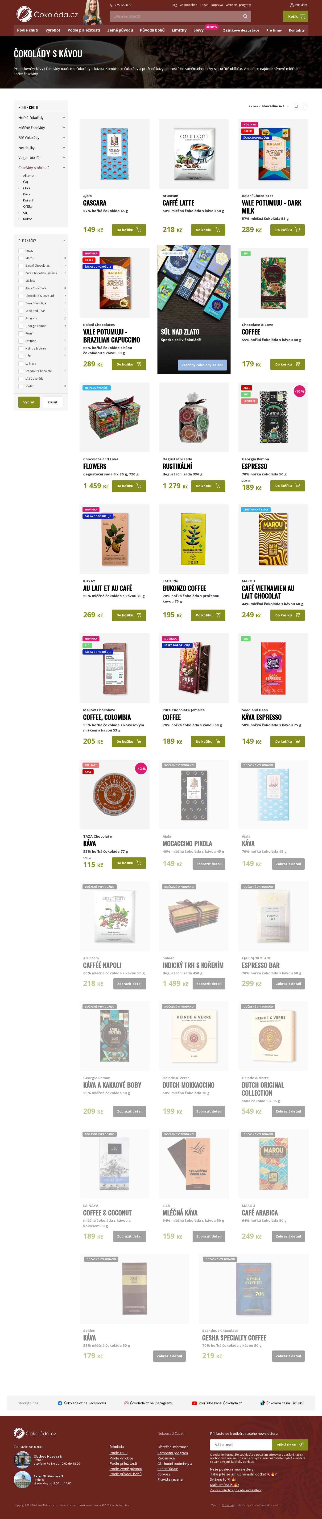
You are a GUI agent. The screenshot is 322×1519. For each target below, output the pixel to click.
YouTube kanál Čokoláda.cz (220, 1403)
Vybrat (29, 402)
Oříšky (28, 206)
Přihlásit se (287, 1445)
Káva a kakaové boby (112, 1084)
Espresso (254, 466)
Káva (89, 843)
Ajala (87, 195)
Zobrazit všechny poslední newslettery (235, 1490)
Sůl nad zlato (180, 331)
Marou (29, 258)
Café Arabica (260, 1212)
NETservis (228, 1505)
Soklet (168, 958)
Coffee (251, 331)
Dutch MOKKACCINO (189, 1084)
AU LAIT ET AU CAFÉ (107, 588)
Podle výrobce (121, 1458)
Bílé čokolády (28, 137)
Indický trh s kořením (193, 965)
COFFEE (172, 717)
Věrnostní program (172, 1453)
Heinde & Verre (176, 1077)
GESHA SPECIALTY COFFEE (234, 1337)
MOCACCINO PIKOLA (187, 843)
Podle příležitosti (123, 1463)
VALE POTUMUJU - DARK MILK (271, 206)
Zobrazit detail (209, 864)
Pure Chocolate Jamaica (184, 709)
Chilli (26, 188)
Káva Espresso (262, 717)
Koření (28, 200)
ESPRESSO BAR (261, 965)
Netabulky (26, 147)
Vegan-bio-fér (29, 157)
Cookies (163, 1474)
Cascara (94, 202)
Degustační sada (177, 459)
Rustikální (177, 466)
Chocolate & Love (257, 324)
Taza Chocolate (35, 303)
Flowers (94, 466)
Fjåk (28, 356)
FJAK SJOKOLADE (256, 958)
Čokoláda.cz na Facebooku (84, 1403)
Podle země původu (126, 1468)
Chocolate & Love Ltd (39, 296)
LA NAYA (90, 1205)
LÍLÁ (166, 1205)
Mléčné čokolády (31, 127)
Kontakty (297, 30)
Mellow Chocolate (99, 709)
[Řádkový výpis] (304, 106)
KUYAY (89, 581)
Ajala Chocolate (35, 288)
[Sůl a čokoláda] (194, 282)
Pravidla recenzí (170, 1479)
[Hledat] (245, 16)
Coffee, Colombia (107, 717)
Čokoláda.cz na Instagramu (151, 1403)
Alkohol (28, 175)
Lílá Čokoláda (34, 379)
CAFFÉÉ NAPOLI (102, 965)
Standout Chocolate (220, 1330)
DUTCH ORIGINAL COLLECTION (263, 1088)
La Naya (30, 364)
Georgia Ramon (255, 459)
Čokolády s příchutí (33, 167)
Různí (29, 333)
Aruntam (170, 195)
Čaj (25, 182)
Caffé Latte (178, 202)
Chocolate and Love (100, 459)
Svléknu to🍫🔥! (223, 1479)
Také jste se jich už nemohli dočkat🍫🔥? (243, 1474)
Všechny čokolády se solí (202, 365)
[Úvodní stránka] (47, 14)
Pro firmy (274, 30)
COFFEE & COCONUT (107, 1212)
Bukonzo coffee (184, 588)
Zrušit (53, 402)
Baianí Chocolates (257, 195)
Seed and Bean (255, 709)
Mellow (30, 281)
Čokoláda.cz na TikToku (284, 1403)
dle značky (27, 240)
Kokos (28, 219)
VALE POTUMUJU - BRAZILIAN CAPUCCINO (111, 335)
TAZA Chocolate (97, 836)
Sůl (25, 213)
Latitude (170, 581)
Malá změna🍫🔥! (224, 1484)
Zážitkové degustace (241, 30)
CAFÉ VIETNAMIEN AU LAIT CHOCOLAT (268, 592)
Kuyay (29, 251)
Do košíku (125, 230)
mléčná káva (180, 1212)
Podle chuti (28, 107)
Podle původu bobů (126, 1473)
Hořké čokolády (31, 117)
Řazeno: (266, 106)
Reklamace (166, 1458)
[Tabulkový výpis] (296, 106)
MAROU (248, 581)
